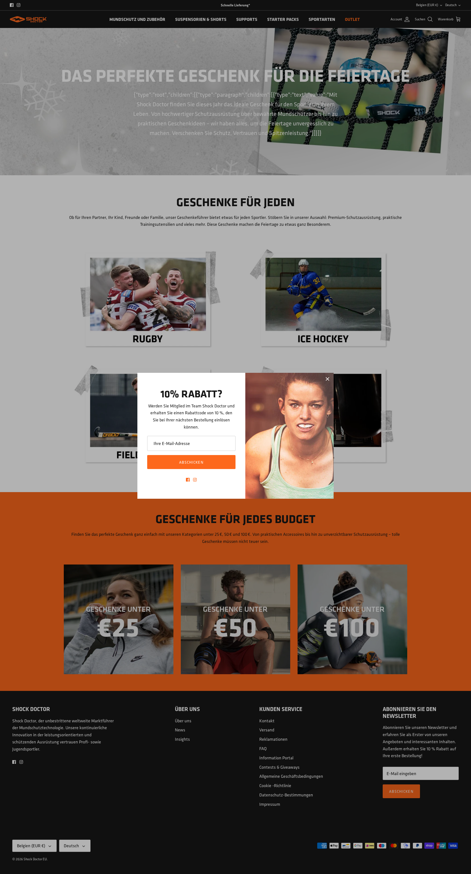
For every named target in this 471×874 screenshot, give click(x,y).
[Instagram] (195, 480)
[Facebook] (188, 480)
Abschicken (191, 462)
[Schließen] (327, 379)
